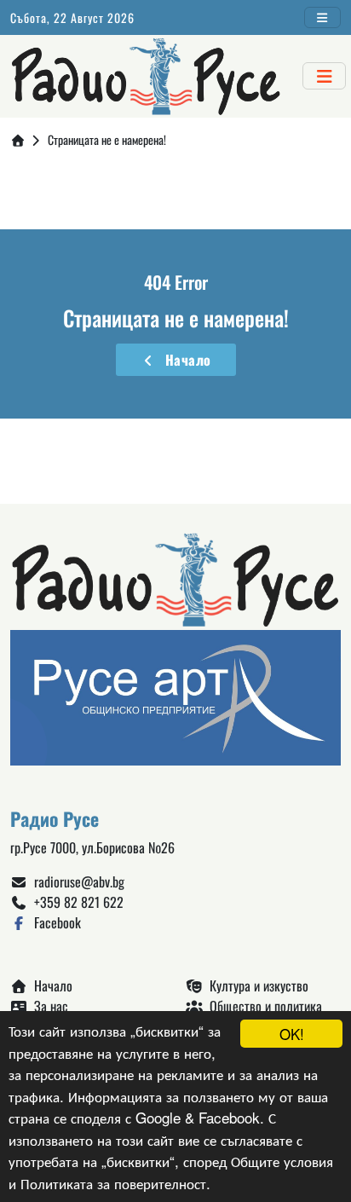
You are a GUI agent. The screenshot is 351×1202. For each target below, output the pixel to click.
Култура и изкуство (255, 985)
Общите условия (282, 1160)
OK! (291, 1033)
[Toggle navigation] (323, 17)
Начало (184, 360)
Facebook (54, 922)
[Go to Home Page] (18, 139)
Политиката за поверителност (113, 1182)
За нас (47, 1006)
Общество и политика (262, 1006)
